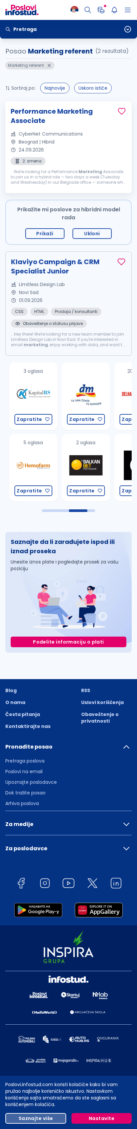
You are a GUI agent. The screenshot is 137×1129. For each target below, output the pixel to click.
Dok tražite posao (25, 792)
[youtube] (68, 884)
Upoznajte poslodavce (31, 782)
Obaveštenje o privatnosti (100, 717)
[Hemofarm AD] (28, 467)
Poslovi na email (24, 771)
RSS (85, 690)
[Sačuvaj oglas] (121, 111)
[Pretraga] (87, 10)
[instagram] (45, 884)
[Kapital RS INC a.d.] (28, 396)
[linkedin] (116, 884)
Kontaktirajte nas (28, 726)
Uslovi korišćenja (102, 702)
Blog (11, 690)
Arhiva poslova (22, 803)
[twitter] (92, 884)
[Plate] (101, 10)
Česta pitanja (22, 714)
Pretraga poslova (25, 761)
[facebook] (21, 884)
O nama (15, 702)
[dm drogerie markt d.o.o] (81, 396)
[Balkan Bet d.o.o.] (81, 467)
